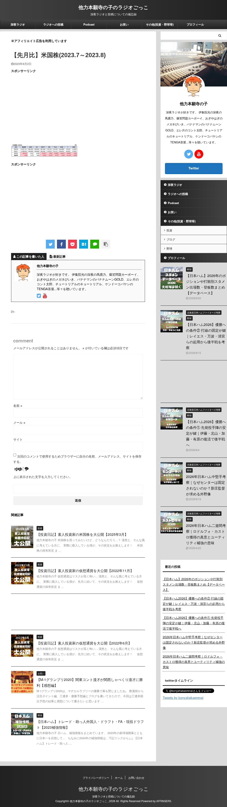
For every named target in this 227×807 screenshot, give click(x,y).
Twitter (193, 168)
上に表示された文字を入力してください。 (42, 476)
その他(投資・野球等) (160, 24)
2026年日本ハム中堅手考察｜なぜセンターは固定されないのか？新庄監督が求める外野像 (194, 642)
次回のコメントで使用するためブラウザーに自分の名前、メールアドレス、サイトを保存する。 (77, 459)
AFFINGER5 (163, 801)
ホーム (119, 777)
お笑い (124, 24)
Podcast (88, 24)
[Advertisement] (78, 108)
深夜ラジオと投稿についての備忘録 (113, 796)
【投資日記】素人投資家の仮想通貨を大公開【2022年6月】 (84, 643)
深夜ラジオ (18, 24)
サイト (18, 439)
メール (19, 422)
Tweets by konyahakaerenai (183, 697)
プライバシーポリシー (96, 777)
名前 (17, 405)
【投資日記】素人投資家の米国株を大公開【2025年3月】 (82, 534)
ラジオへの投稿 (53, 24)
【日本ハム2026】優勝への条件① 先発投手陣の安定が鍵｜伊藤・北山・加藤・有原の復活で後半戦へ (206, 433)
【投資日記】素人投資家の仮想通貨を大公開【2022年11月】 (85, 570)
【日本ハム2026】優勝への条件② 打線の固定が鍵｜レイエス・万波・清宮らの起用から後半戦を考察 (206, 336)
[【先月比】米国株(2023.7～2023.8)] (83, 244)
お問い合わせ (136, 777)
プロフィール (195, 24)
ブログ (170, 239)
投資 (169, 230)
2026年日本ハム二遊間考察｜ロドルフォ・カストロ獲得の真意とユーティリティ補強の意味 (194, 661)
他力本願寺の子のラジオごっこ (113, 7)
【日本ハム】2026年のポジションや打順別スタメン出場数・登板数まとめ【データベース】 (194, 584)
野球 (169, 248)
